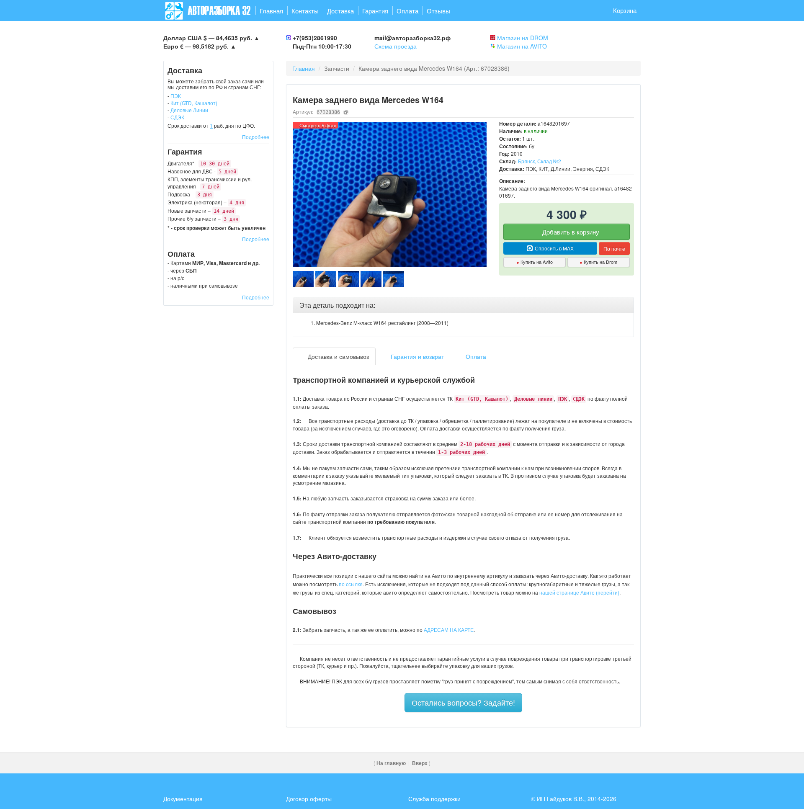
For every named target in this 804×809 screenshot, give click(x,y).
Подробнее (255, 136)
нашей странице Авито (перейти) (579, 592)
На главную (391, 763)
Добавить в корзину (570, 231)
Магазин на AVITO (522, 46)
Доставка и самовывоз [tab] (337, 356)
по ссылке (351, 583)
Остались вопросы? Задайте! (463, 702)
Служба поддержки (434, 798)
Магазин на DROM (522, 37)
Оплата (407, 10)
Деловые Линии (189, 109)
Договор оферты (309, 798)
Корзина (624, 10)
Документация (183, 798)
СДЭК (177, 117)
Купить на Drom (598, 261)
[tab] (463, 305)
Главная (271, 10)
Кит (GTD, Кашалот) (193, 102)
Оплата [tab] (475, 356)
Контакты (305, 10)
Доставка (340, 10)
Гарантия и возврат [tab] (416, 356)
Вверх (420, 763)
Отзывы (438, 10)
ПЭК (175, 95)
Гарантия (375, 10)
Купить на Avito (534, 261)
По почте (614, 248)
